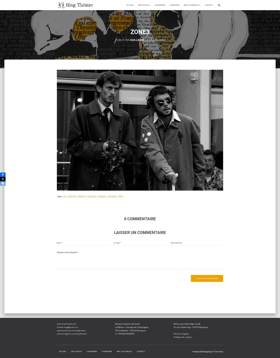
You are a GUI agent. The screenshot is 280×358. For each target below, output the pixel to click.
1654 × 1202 (118, 196)
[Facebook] (3, 175)
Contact (209, 5)
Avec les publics (191, 5)
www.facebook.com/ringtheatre (71, 330)
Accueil (130, 5)
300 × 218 (76, 196)
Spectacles (143, 5)
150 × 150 (67, 196)
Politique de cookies (183, 337)
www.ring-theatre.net (66, 324)
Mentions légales (181, 333)
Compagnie (174, 5)
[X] (3, 179)
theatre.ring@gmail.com (67, 327)
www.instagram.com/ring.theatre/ (72, 333)
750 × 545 (86, 196)
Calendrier (160, 5)
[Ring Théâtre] (75, 5)
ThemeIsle (218, 351)
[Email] (3, 183)
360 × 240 (107, 196)
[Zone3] (140, 130)
